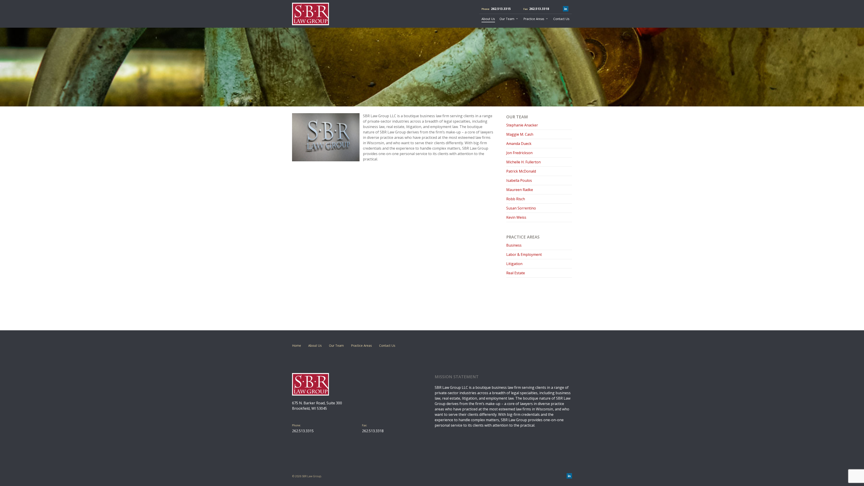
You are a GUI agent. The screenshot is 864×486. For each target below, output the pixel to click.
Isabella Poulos (519, 180)
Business (514, 245)
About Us (315, 345)
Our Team (336, 345)
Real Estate (515, 272)
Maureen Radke (519, 189)
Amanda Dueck (518, 143)
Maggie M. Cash (519, 134)
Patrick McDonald (521, 171)
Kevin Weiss (516, 217)
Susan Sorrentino (521, 208)
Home (296, 345)
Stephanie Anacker (522, 125)
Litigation (514, 263)
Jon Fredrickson (519, 152)
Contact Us (387, 345)
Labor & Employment (524, 254)
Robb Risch (515, 198)
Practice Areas (361, 345)
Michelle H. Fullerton (523, 162)
